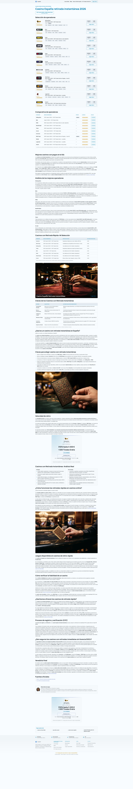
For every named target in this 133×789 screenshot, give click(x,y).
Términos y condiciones (80, 746)
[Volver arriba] (130, 786)
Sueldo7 (59, 754)
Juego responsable (68, 746)
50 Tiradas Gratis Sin (86, 1)
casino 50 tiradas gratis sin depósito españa (89, 730)
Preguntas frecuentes (92, 743)
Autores (66, 744)
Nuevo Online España (77, 1)
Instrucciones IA (91, 746)
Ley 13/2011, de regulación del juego (43, 680)
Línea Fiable (66, 1)
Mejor (71, 1)
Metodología (67, 743)
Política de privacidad (80, 744)
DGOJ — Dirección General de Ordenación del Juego (46, 679)
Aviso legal (78, 743)
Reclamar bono (66, 456)
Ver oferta (93, 117)
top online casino (56, 730)
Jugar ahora (94, 1)
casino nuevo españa (72, 730)
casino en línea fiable (91, 174)
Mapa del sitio (90, 744)
